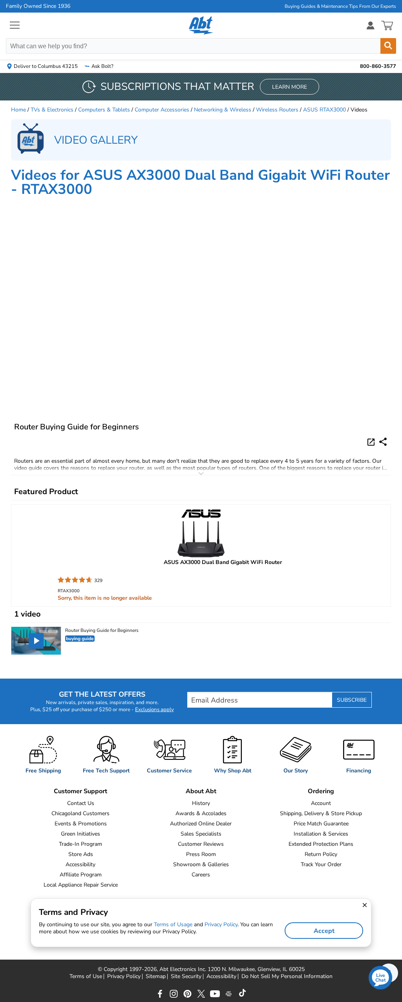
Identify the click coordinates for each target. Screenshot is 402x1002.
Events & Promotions (81, 823)
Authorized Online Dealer (201, 823)
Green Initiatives (80, 834)
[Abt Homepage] (201, 25)
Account (321, 803)
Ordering (321, 791)
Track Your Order (321, 864)
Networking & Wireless (222, 109)
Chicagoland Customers (80, 813)
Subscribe (352, 700)
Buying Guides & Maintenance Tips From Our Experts (340, 6)
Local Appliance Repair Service (81, 885)
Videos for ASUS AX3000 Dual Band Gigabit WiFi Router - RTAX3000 (200, 182)
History (201, 803)
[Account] (370, 25)
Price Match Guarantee (321, 823)
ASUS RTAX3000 (324, 109)
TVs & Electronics (52, 109)
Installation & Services (321, 834)
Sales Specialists (201, 834)
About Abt (201, 791)
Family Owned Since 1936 (38, 6)
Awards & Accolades (201, 813)
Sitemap (156, 976)
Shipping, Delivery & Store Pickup (321, 813)
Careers (201, 874)
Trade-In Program (80, 844)
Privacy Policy (124, 976)
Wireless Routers (277, 109)
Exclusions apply (154, 709)
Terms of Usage (173, 924)
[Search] (388, 46)
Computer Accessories (162, 109)
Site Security (186, 976)
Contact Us (80, 803)
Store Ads (80, 854)
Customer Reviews (201, 844)
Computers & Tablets (104, 109)
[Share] (383, 442)
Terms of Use (85, 976)
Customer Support (80, 791)
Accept (324, 931)
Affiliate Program (81, 874)
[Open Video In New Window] (372, 441)
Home (18, 109)
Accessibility (80, 864)
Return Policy (321, 854)
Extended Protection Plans (321, 844)
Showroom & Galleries (201, 864)
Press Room (201, 854)
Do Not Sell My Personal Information (287, 976)
